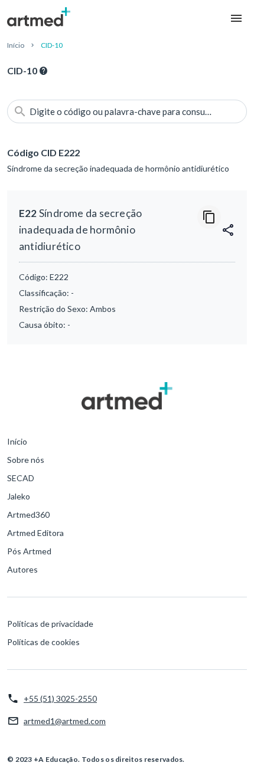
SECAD (20, 478)
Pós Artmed (29, 551)
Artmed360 (28, 514)
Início (15, 45)
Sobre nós (25, 460)
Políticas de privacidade (50, 624)
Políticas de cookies (43, 642)
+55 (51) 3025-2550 (60, 698)
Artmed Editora (35, 533)
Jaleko (18, 496)
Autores (22, 569)
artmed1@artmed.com (65, 721)
